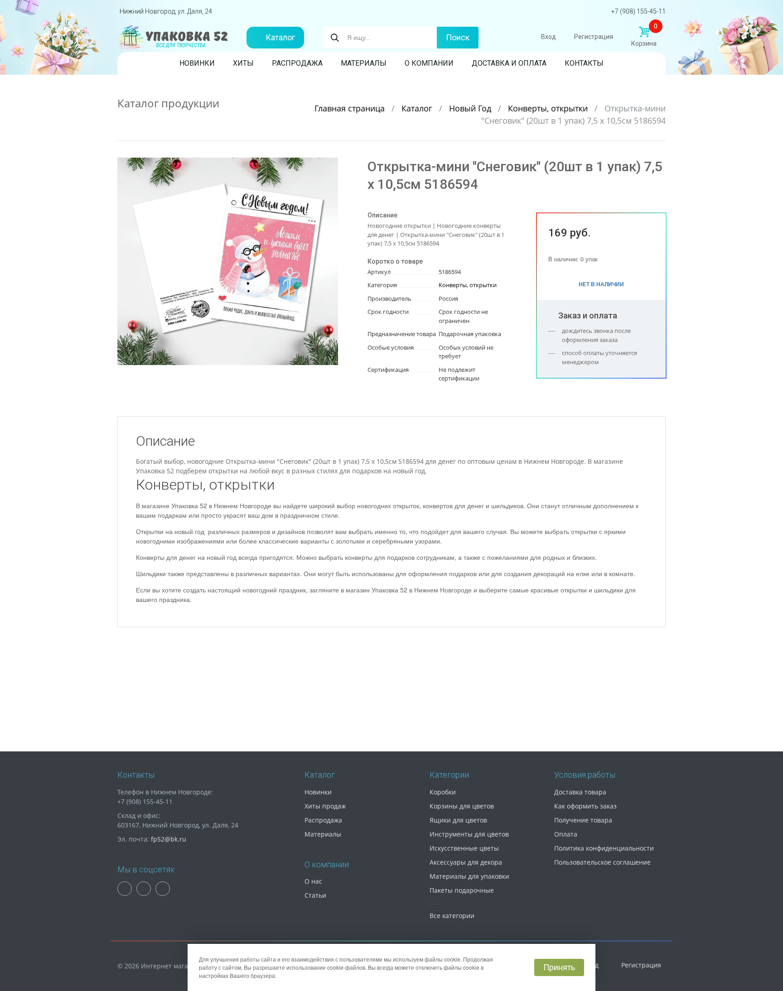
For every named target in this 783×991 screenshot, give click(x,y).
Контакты (584, 63)
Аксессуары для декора (466, 862)
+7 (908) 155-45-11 (638, 11)
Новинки (197, 63)
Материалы (364, 63)
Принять (559, 967)
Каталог (280, 37)
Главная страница (350, 108)
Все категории (452, 915)
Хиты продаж (325, 806)
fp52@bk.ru (168, 839)
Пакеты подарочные (462, 890)
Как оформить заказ (585, 806)
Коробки (443, 792)
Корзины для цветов (462, 806)
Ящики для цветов (458, 820)
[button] (330, 166)
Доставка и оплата (509, 63)
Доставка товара (580, 792)
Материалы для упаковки (469, 876)
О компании (429, 63)
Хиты (243, 63)
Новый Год (471, 108)
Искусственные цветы (464, 848)
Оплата (565, 834)
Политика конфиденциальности (604, 848)
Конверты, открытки (549, 108)
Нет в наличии (601, 284)
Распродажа (297, 63)
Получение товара (583, 820)
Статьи (315, 895)
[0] (643, 32)
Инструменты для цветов (469, 834)
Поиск (457, 37)
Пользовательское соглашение (602, 862)
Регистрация (593, 36)
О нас (313, 881)
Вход (548, 36)
